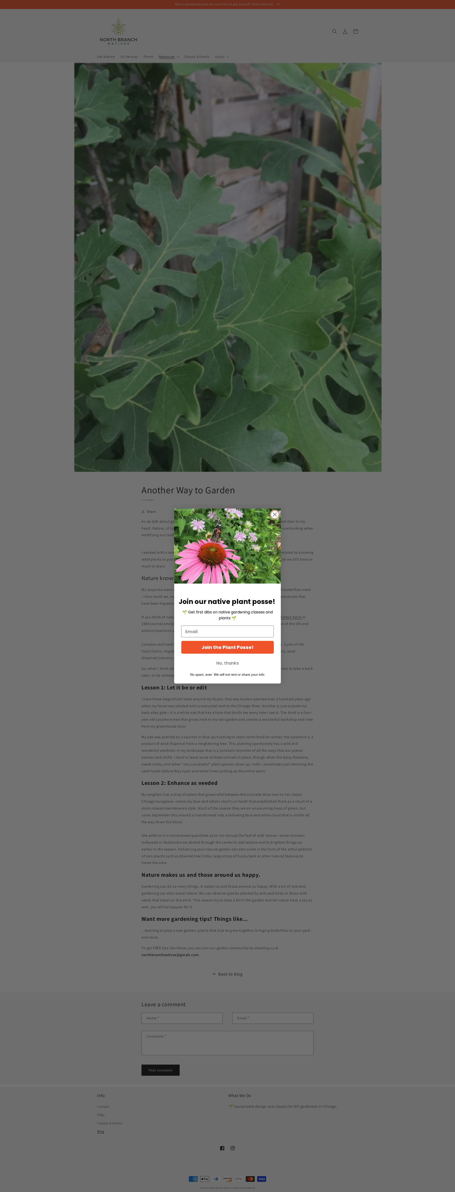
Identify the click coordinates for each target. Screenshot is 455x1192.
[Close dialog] (275, 514)
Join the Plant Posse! (227, 647)
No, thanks (227, 663)
